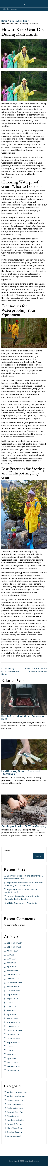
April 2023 (11, 1014)
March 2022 (12, 1062)
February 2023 (13, 1022)
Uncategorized (14, 1136)
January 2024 (13, 978)
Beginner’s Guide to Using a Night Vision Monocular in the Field (23, 877)
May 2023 (11, 1010)
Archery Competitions (17, 1092)
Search (7, 850)
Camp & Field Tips (15, 1112)
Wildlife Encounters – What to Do (22, 903)
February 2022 (13, 1066)
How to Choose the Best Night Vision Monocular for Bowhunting (22, 897)
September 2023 (14, 994)
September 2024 (15, 947)
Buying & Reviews (15, 1108)
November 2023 (14, 986)
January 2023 (13, 1026)
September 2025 (14, 943)
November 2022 (14, 1034)
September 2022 (14, 1042)
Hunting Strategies (15, 1120)
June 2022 (11, 1050)
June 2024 (11, 958)
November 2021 (14, 1070)
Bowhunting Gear (15, 1104)
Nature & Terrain (14, 1124)
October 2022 (13, 1038)
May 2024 (11, 962)
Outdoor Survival (14, 1132)
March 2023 (12, 1018)
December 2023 (14, 982)
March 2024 (12, 970)
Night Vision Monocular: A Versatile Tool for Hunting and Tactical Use (23, 884)
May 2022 (11, 1054)
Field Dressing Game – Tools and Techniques (20, 772)
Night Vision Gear (15, 1128)
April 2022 (11, 1058)
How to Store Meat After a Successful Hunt (22, 718)
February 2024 (13, 974)
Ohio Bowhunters (10, 9)
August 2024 (12, 951)
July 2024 (11, 954)
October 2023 (13, 990)
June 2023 (11, 1006)
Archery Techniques (16, 1096)
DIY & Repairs (13, 1116)
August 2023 (12, 998)
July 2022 (11, 1046)
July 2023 (11, 1002)
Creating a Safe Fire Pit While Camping (23, 826)
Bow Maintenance (15, 1100)
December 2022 (14, 1030)
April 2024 (11, 966)
